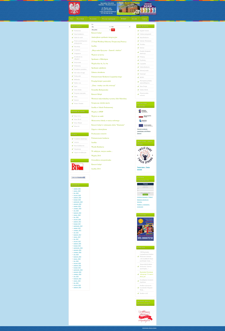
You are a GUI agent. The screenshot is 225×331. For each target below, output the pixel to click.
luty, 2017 (76, 239)
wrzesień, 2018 (77, 204)
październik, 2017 (78, 226)
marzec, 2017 (77, 237)
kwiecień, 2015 (77, 278)
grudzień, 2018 (77, 197)
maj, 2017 (76, 232)
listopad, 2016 (77, 245)
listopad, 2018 (77, 199)
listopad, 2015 (77, 267)
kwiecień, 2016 (77, 256)
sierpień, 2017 (77, 228)
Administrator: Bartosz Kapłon (149, 328)
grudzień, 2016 (77, 243)
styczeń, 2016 (77, 263)
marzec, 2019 (77, 191)
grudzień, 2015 (77, 265)
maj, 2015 (76, 276)
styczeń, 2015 (77, 285)
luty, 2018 (76, 217)
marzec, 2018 (77, 215)
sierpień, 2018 (77, 206)
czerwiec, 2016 (77, 252)
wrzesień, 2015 (77, 272)
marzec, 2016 (77, 259)
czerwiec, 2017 (77, 230)
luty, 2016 (76, 261)
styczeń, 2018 (77, 219)
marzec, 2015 (77, 281)
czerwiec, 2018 (77, 208)
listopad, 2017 (77, 224)
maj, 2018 (76, 210)
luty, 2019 (76, 193)
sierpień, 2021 (77, 188)
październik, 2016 (78, 248)
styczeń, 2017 (77, 241)
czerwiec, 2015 (77, 274)
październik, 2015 (78, 270)
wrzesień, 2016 (77, 250)
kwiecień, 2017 (77, 234)
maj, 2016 (76, 254)
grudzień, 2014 (77, 287)
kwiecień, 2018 (77, 213)
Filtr (113, 29)
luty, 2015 (76, 283)
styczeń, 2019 (77, 195)
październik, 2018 (78, 202)
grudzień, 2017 (77, 221)
